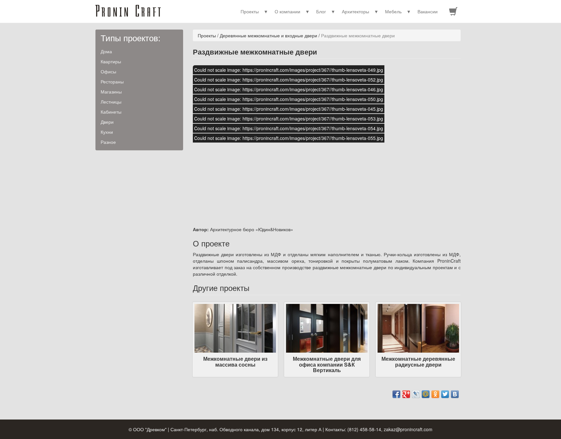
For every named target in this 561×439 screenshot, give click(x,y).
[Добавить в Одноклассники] (435, 394)
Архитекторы (355, 11)
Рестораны (112, 81)
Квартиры (111, 61)
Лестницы (111, 101)
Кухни (107, 132)
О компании (287, 11)
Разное (108, 142)
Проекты (250, 11)
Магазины (111, 91)
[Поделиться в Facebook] (396, 394)
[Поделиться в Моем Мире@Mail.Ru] (426, 394)
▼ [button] (266, 11)
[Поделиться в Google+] (406, 394)
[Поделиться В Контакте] (455, 394)
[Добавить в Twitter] (445, 394)
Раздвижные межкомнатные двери (358, 35)
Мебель (393, 11)
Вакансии (428, 11)
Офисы (108, 71)
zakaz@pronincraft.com (408, 429)
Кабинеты (111, 111)
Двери (107, 122)
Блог (321, 11)
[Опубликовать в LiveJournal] (416, 394)
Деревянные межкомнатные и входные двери (268, 35)
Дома (106, 51)
